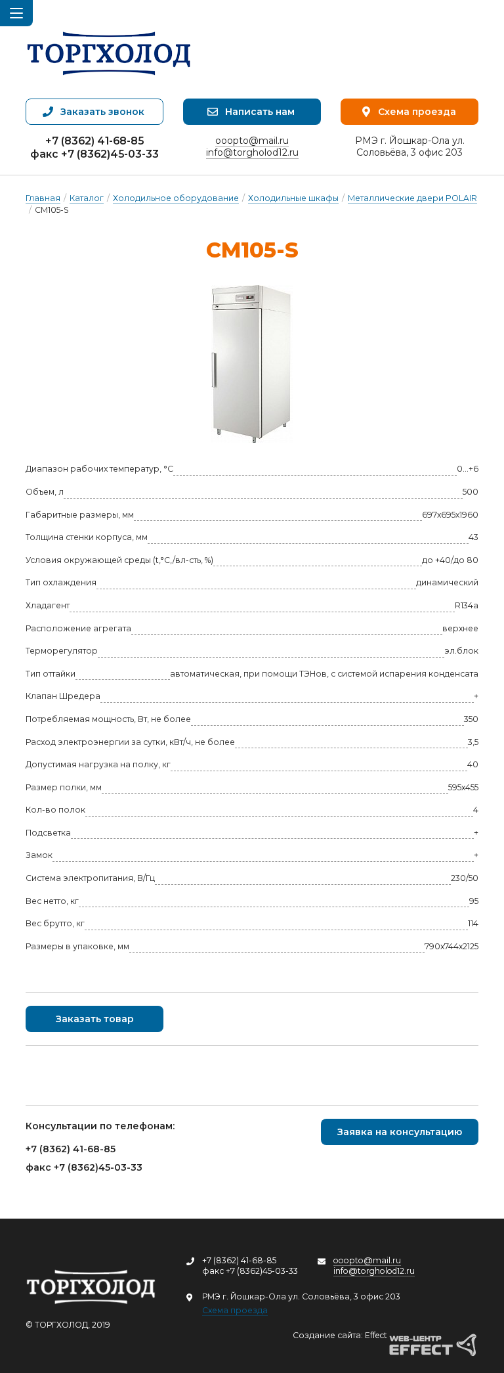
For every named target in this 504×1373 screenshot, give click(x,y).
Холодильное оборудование (176, 198)
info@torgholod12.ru (252, 152)
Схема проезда (235, 1310)
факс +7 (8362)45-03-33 (94, 154)
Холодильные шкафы (293, 198)
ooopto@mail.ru (252, 140)
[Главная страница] (109, 49)
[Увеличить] (252, 364)
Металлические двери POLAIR (412, 198)
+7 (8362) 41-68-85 (94, 141)
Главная (43, 198)
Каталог (87, 198)
